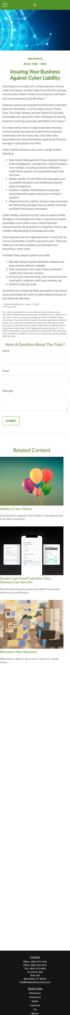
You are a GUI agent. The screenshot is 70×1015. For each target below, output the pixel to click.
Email (5, 371)
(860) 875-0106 (39, 961)
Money (35, 1013)
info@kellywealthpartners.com (35, 982)
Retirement (35, 993)
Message (7, 391)
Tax (35, 1009)
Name (5, 351)
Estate (35, 1001)
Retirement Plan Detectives (18, 652)
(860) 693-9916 (39, 965)
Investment (35, 997)
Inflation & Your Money (16, 509)
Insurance (35, 1005)
